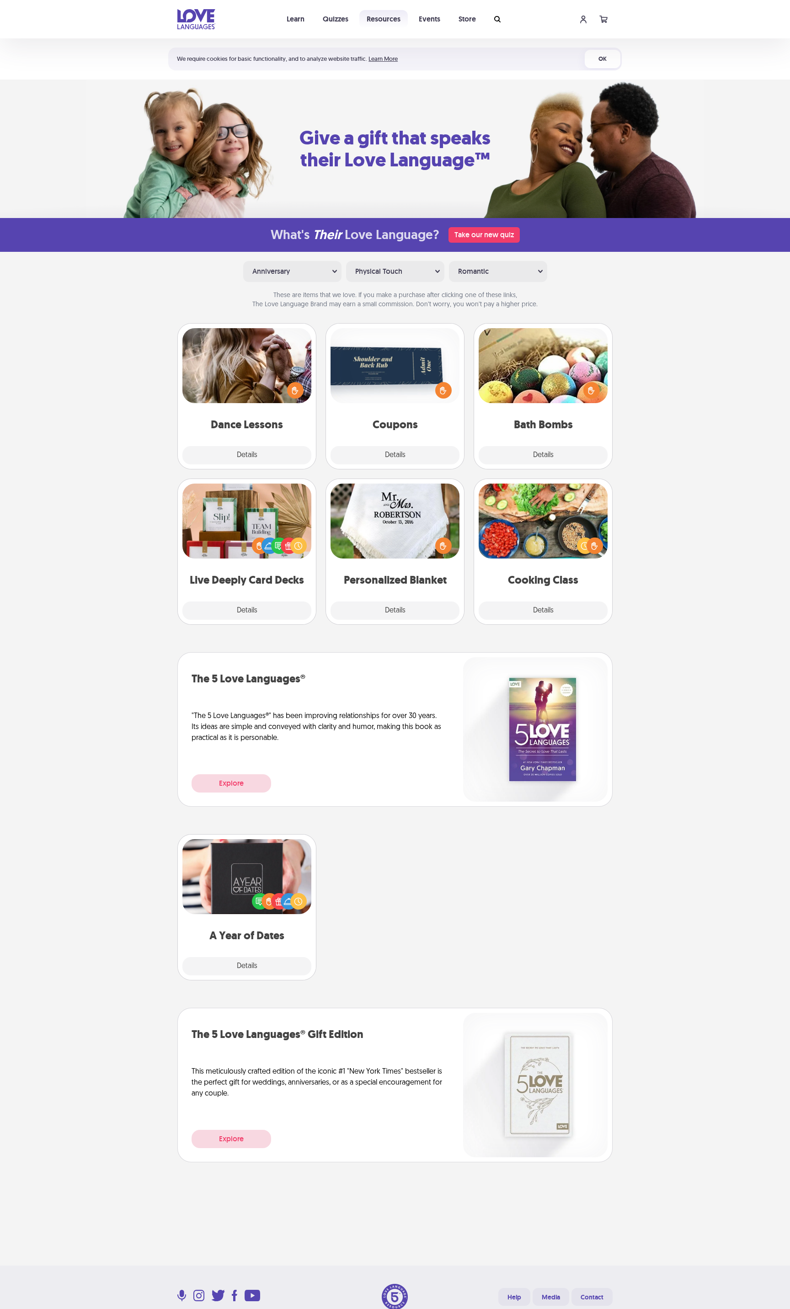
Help (514, 1297)
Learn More (383, 59)
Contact (592, 1297)
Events (429, 19)
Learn (295, 19)
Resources (383, 19)
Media (551, 1297)
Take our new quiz (484, 234)
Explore (231, 783)
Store (467, 19)
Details (247, 455)
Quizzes (335, 19)
